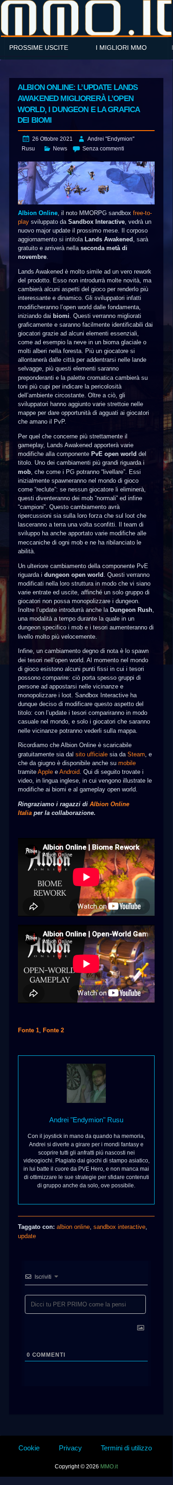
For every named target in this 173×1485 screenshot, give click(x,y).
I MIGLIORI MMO (121, 47)
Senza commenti (103, 148)
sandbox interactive (119, 1226)
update (27, 1236)
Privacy (70, 1448)
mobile (127, 763)
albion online (73, 1226)
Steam (136, 754)
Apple (45, 771)
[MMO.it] (86, 18)
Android (69, 771)
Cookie (29, 1448)
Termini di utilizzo (126, 1448)
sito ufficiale (91, 754)
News (60, 148)
